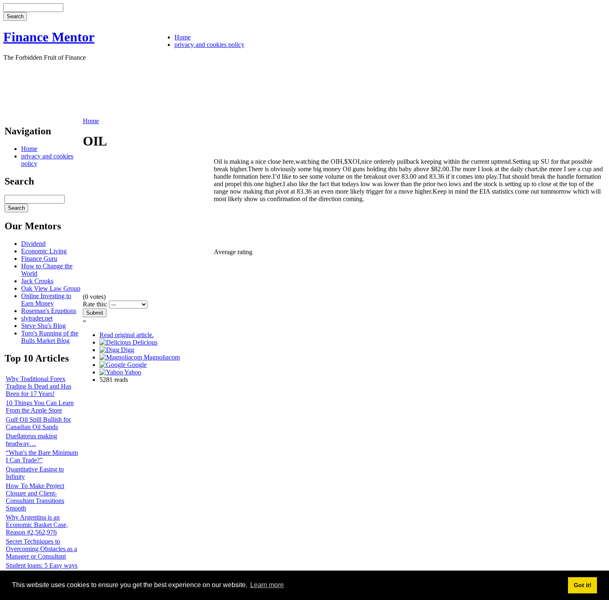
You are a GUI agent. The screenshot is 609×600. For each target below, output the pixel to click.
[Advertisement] (154, 88)
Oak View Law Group (50, 288)
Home (182, 37)
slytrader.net (37, 318)
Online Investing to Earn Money (46, 299)
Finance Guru (39, 258)
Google (136, 364)
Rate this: (96, 304)
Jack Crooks (37, 280)
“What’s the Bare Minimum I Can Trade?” (42, 456)
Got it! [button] (583, 585)
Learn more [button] (267, 584)
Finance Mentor (48, 36)
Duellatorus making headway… (31, 439)
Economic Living (44, 251)
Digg (126, 349)
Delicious (144, 342)
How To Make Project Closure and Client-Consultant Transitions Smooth (35, 497)
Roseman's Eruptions (48, 310)
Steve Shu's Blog (43, 325)
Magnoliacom (161, 357)
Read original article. (126, 334)
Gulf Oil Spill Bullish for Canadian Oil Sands (38, 423)
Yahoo (132, 372)
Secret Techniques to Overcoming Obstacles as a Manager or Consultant (41, 549)
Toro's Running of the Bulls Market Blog (49, 337)
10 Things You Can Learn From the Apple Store (40, 406)
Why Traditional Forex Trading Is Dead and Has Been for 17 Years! (38, 386)
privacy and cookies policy (209, 44)
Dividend (33, 243)
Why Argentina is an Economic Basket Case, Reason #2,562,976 (37, 525)
